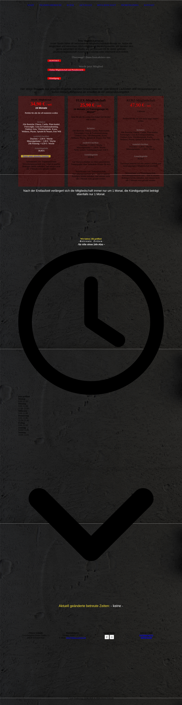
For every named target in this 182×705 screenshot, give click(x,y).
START (30, 5)
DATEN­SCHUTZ (146, 635)
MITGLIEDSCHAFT (106, 5)
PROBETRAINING (130, 5)
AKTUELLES (85, 5)
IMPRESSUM (146, 638)
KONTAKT (149, 5)
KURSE (70, 5)
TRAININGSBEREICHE (50, 5)
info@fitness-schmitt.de (76, 638)
